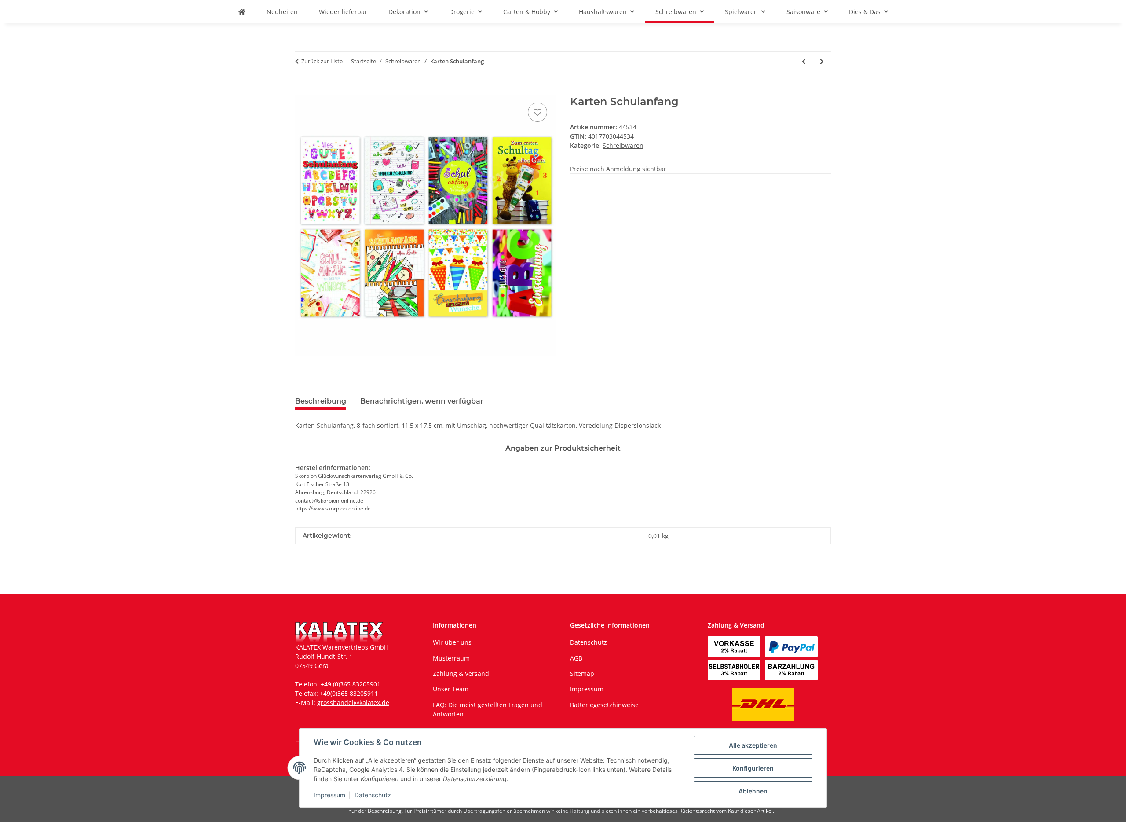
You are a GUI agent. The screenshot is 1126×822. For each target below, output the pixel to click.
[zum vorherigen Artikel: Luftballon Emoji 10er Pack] (804, 61)
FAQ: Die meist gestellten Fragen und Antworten (487, 709)
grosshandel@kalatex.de (353, 702)
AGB (576, 658)
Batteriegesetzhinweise (604, 705)
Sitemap (582, 673)
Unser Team (450, 689)
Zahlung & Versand (461, 673)
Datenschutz (373, 795)
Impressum (329, 795)
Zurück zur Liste (322, 61)
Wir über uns (452, 642)
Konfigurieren (753, 768)
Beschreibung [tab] (320, 401)
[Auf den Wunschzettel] (537, 112)
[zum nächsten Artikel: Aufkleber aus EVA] (822, 61)
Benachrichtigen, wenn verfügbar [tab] (421, 401)
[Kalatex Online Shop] (242, 11)
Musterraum (451, 658)
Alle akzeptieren (753, 745)
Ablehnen (753, 791)
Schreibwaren (623, 145)
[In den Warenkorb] (302, 90)
